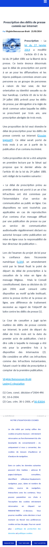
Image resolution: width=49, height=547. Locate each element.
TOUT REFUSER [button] (23, 543)
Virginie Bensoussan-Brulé (17, 379)
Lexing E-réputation (13, 383)
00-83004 (39, 401)
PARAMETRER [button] (9, 543)
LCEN (20, 261)
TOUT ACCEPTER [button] (40, 543)
